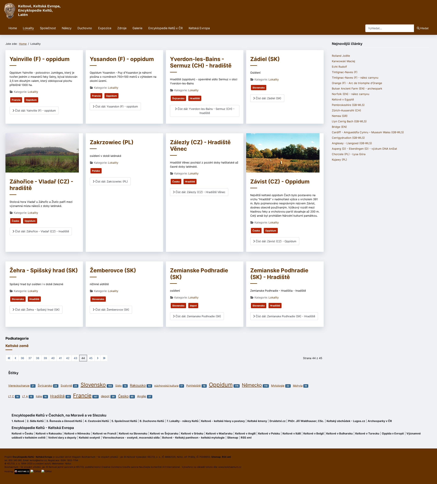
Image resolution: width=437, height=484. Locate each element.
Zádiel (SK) (265, 59)
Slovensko (258, 87)
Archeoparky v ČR (380, 421)
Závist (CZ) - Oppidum (279, 181)
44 (83, 358)
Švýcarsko (178, 98)
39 (45, 358)
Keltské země (17, 346)
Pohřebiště (193, 385)
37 (30, 358)
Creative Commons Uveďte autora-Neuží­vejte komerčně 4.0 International (141, 467)
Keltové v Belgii (313, 433)
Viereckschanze (19, 385)
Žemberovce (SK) (113, 270)
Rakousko (138, 385)
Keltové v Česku (22, 433)
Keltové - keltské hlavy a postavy (223, 421)
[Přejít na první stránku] (9, 358)
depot (193, 305)
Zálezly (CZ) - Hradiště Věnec (200, 145)
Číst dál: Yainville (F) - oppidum (35, 110)
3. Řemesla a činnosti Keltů (64, 421)
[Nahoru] (431, 477)
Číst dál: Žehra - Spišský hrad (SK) (37, 309)
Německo (252, 385)
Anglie (141, 396)
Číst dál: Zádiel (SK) (268, 98)
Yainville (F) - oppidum (39, 59)
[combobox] (389, 28)
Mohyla (297, 385)
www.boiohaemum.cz (229, 467)
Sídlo (118, 385)
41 (60, 358)
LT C (11, 396)
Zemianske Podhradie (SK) (199, 273)
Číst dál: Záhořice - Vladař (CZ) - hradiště (41, 231)
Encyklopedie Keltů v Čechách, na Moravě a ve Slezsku (59, 415)
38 (37, 358)
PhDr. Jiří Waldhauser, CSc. (306, 421)
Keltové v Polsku (269, 433)
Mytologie (277, 385)
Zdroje (121, 28)
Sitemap (232, 437)
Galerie (137, 28)
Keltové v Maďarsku (219, 433)
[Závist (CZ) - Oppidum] (283, 152)
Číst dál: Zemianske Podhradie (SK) (198, 316)
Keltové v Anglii (245, 433)
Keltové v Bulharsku (339, 433)
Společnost (48, 28)
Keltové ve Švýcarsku (164, 433)
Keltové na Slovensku (133, 433)
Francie (16, 99)
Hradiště (195, 98)
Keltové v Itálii (292, 433)
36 (22, 358)
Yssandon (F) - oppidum (122, 59)
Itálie (39, 396)
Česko (15, 220)
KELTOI (80, 467)
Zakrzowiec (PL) (111, 142)
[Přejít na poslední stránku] (104, 358)
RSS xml (246, 437)
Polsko (96, 170)
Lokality (28, 28)
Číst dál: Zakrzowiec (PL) (111, 181)
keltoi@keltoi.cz (38, 460)
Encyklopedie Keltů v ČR (165, 28)
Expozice (104, 28)
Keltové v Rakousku (49, 433)
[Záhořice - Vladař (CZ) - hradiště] (42, 152)
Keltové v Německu (77, 433)
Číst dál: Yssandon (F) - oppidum (116, 106)
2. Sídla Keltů (35, 421)
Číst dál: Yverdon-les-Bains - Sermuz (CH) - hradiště (205, 111)
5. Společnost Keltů (124, 421)
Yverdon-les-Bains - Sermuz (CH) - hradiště (200, 62)
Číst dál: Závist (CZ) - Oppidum (275, 241)
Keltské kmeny (257, 421)
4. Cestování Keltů (97, 421)
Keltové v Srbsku (192, 433)
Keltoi (68, 463)
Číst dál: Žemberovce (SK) (111, 309)
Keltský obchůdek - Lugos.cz (346, 421)
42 (67, 358)
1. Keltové (18, 421)
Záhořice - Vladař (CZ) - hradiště (41, 184)
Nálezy (67, 28)
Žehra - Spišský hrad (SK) (44, 270)
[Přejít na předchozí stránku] (15, 358)
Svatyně (66, 385)
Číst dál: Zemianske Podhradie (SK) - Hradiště (285, 316)
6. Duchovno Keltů (152, 421)
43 (75, 358)
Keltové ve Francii (104, 433)
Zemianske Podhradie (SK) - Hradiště (279, 273)
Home (13, 28)
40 (53, 358)
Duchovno (84, 28)
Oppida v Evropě (393, 433)
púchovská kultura (166, 385)
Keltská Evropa (199, 28)
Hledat (424, 28)
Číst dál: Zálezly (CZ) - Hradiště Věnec (200, 192)
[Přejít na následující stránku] (98, 358)
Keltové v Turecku (367, 433)
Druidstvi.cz (278, 421)
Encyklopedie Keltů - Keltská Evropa (43, 428)
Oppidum (31, 99)
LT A (25, 396)
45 (91, 358)
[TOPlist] (36, 471)
